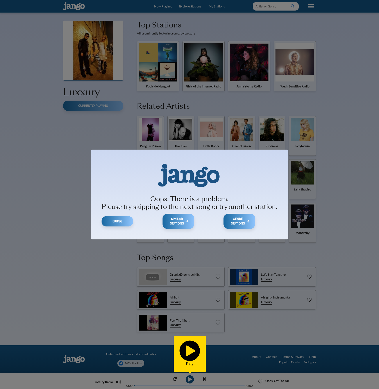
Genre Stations (238, 221)
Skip (116, 221)
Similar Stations (177, 221)
